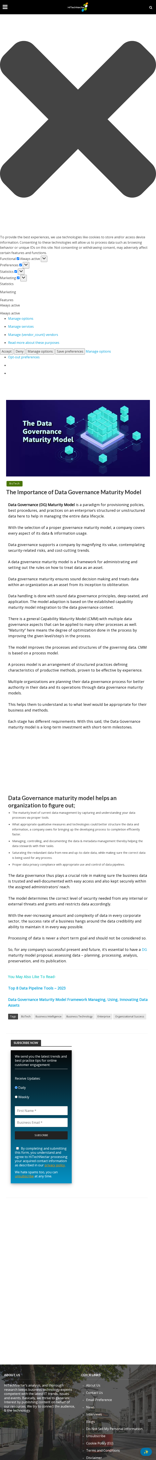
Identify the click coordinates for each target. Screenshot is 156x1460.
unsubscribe (24, 1176)
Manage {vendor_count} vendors (33, 334)
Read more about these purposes (33, 342)
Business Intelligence (49, 1016)
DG (144, 949)
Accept (7, 351)
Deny (20, 351)
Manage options (20, 318)
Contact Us (94, 1392)
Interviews (94, 1414)
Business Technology (79, 1016)
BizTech (14, 483)
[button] (78, 120)
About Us (93, 1385)
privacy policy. (54, 1165)
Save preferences (70, 351)
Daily (21, 1087)
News (90, 1407)
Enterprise (104, 1016)
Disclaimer (94, 1458)
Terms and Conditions (103, 1450)
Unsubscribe (95, 1436)
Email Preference (99, 1400)
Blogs (90, 1421)
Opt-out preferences (24, 357)
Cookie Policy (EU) (99, 1443)
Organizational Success (129, 1016)
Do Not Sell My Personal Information (114, 1429)
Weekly (23, 1097)
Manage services (21, 326)
